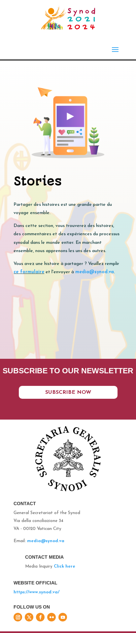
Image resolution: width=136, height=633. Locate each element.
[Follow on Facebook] (40, 617)
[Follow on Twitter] (29, 617)
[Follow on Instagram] (18, 617)
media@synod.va (45, 541)
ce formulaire (29, 272)
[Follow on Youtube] (62, 617)
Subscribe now (68, 392)
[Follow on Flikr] (51, 617)
